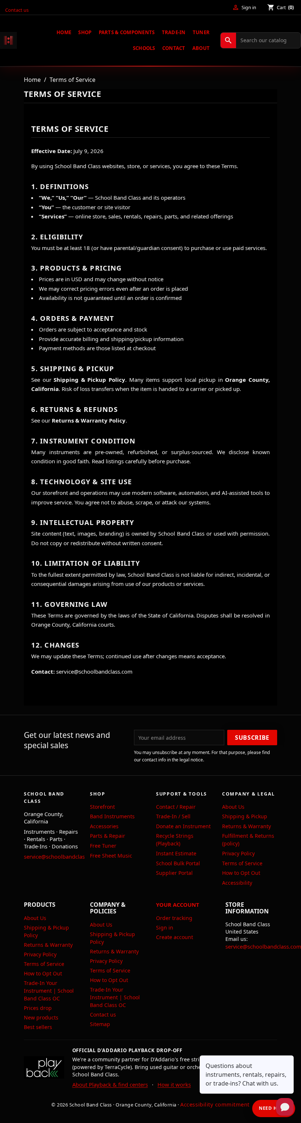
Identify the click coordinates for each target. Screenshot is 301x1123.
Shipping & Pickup (244, 816)
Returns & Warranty (246, 826)
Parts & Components (127, 32)
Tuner (201, 32)
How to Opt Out (241, 872)
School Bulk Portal (178, 863)
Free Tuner (103, 845)
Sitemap (100, 1024)
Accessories (104, 826)
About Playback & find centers (110, 1084)
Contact (173, 48)
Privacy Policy (238, 853)
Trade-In (174, 32)
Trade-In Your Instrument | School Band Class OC (49, 990)
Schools (144, 48)
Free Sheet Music (111, 855)
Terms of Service (242, 863)
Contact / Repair (176, 806)
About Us (233, 806)
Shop (84, 32)
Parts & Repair (107, 835)
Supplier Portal (174, 872)
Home (64, 32)
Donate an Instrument (183, 826)
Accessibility (237, 882)
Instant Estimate (176, 853)
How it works (174, 1084)
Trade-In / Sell (173, 816)
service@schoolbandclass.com (62, 856)
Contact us (17, 10)
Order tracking (174, 917)
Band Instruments (112, 816)
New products (41, 1017)
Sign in (164, 927)
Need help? (274, 1108)
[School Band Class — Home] (8, 40)
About (201, 48)
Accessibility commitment (214, 1104)
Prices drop (38, 1007)
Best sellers (38, 1027)
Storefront (102, 806)
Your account (177, 904)
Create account (174, 937)
